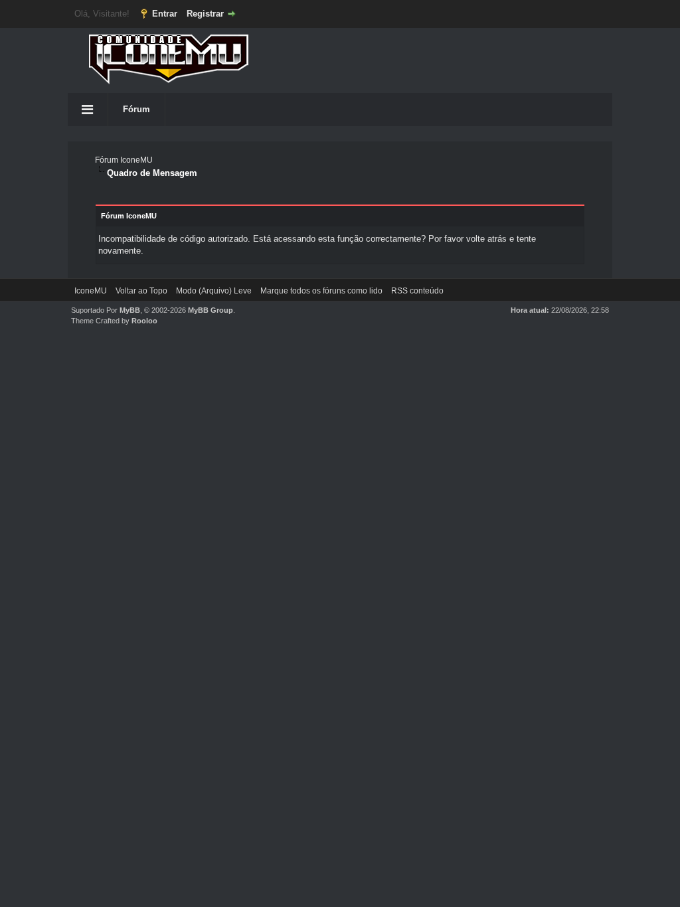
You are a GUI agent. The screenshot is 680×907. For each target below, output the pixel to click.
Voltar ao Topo (141, 290)
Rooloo (144, 321)
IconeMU (90, 290)
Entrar (164, 14)
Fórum (136, 109)
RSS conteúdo (417, 290)
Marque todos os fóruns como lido (321, 290)
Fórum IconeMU (124, 160)
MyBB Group (210, 310)
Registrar (205, 14)
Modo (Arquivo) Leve (214, 290)
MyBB (130, 310)
